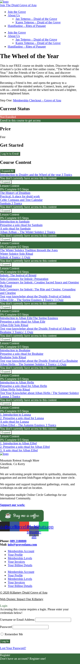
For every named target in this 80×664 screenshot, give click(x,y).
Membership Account (21, 551)
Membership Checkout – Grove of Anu (37, 100)
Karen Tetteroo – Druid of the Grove (38, 22)
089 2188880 (18, 541)
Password (6, 626)
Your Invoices (16, 561)
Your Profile (15, 554)
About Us (14, 15)
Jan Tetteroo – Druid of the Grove (36, 18)
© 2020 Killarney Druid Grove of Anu (23, 592)
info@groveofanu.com (22, 544)
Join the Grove (17, 11)
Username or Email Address (17, 619)
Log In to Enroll (10, 153)
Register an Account (12, 662)
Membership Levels (20, 558)
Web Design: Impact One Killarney (21, 599)
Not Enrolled (8, 117)
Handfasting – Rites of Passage (27, 26)
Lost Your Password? (13, 648)
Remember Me (13, 634)
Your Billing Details (20, 565)
